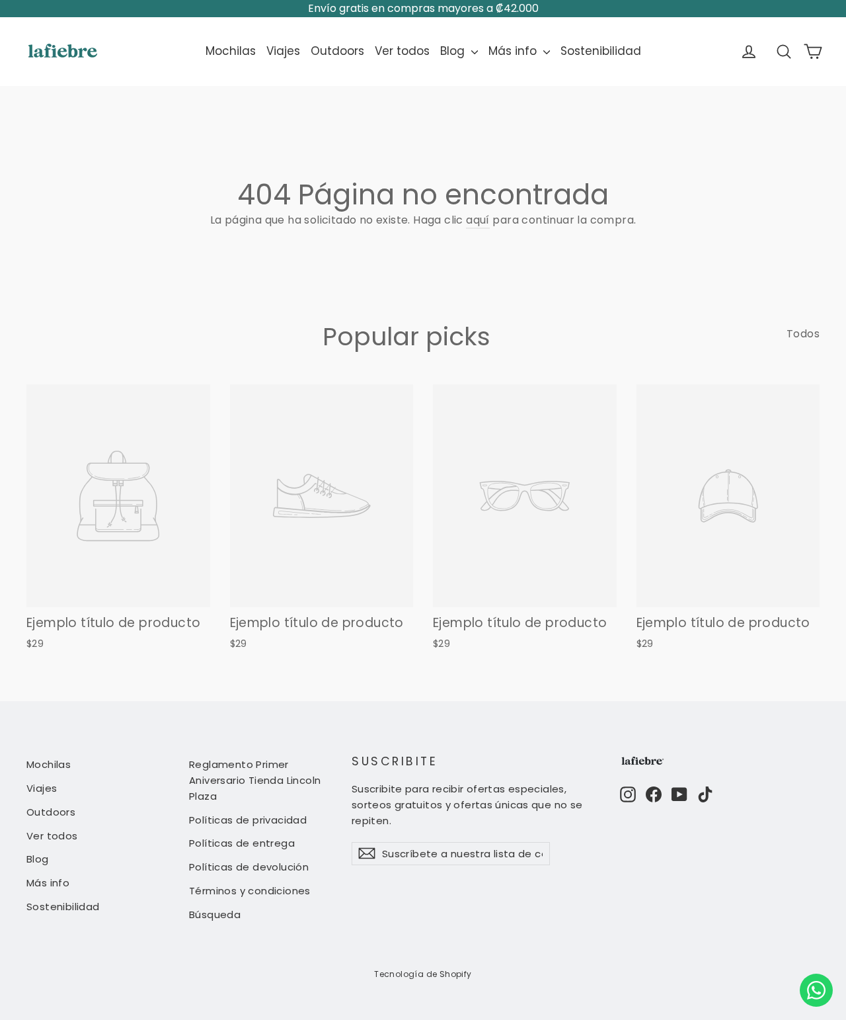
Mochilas (231, 51)
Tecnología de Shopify (422, 974)
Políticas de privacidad (248, 820)
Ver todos (402, 51)
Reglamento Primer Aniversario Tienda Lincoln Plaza (255, 780)
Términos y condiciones (250, 891)
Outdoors (337, 51)
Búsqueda (215, 914)
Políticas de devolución (249, 867)
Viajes (283, 51)
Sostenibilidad (600, 51)
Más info (514, 51)
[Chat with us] (816, 990)
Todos (803, 333)
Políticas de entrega (242, 843)
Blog (454, 51)
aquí (478, 220)
